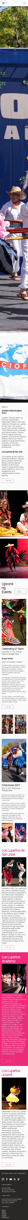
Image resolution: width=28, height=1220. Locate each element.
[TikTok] (18, 1179)
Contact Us (5, 1217)
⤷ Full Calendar (19, 591)
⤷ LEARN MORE (7, 707)
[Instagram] (3, 1179)
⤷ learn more (7, 1164)
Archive (4, 1213)
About (4, 1212)
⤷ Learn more (7, 480)
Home (4, 1210)
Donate (4, 1215)
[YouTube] (10, 1179)
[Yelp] (14, 1179)
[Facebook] (7, 1179)
